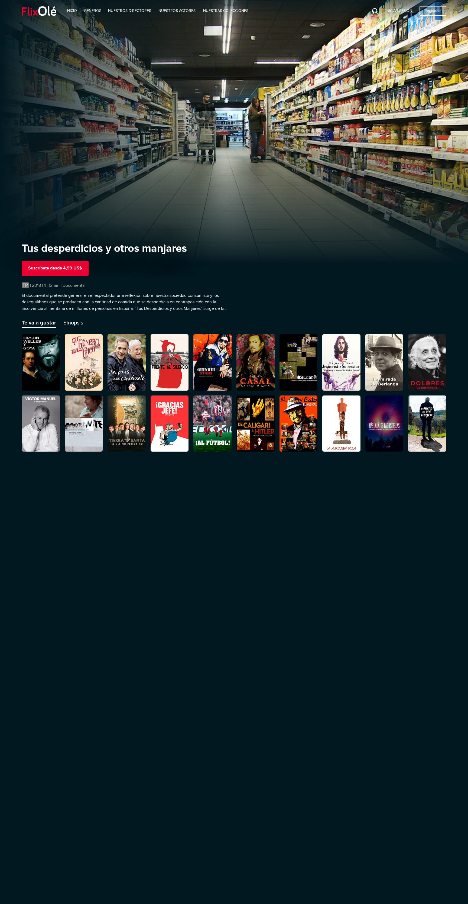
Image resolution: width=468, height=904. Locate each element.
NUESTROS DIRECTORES (129, 11)
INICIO (71, 11)
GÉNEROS (92, 11)
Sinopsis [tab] (73, 323)
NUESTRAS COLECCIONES (225, 11)
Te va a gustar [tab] (39, 323)
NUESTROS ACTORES (177, 11)
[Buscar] (370, 11)
